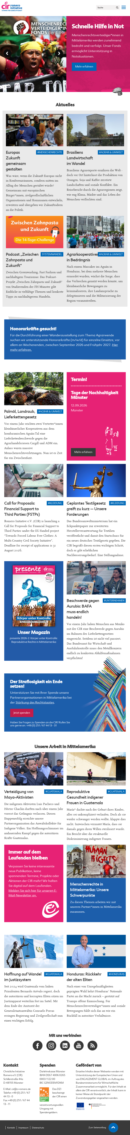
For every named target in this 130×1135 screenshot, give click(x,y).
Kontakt (11, 1128)
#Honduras (116, 974)
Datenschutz (38, 1128)
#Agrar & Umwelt (111, 152)
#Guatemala (54, 791)
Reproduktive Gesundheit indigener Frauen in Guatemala (85, 797)
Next (59, 53)
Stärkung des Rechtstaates (35, 702)
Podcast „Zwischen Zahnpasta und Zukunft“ (22, 260)
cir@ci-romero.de (21, 1089)
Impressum (23, 1128)
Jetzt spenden (22, 712)
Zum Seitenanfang (97, 1127)
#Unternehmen (114, 600)
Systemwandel (52, 254)
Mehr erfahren (84, 81)
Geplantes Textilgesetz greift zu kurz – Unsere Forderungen (86, 509)
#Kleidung (55, 503)
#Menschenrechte (49, 152)
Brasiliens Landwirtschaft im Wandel (80, 158)
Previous (7, 53)
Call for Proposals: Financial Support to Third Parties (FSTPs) (22, 509)
